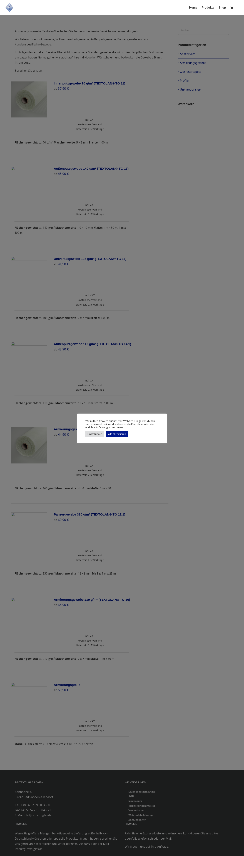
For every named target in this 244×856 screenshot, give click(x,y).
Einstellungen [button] (95, 433)
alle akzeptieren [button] (117, 433)
